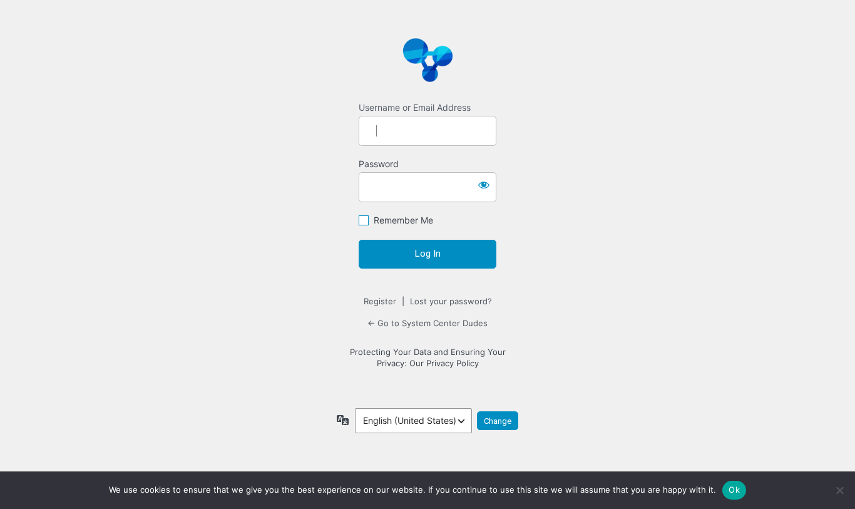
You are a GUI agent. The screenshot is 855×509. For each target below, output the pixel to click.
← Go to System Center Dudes (427, 323)
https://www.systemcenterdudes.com (427, 59)
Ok (734, 490)
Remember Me (403, 220)
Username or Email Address (415, 107)
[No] (839, 490)
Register (380, 301)
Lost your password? (451, 301)
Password (379, 163)
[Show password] (483, 184)
